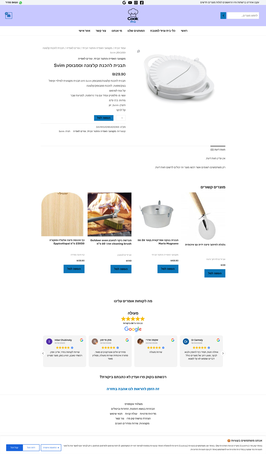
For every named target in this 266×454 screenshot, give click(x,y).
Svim (61, 131)
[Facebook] (142, 3)
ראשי (184, 30)
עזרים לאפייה (73, 48)
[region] (133, 445)
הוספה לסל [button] (215, 273)
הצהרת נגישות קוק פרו (139, 418)
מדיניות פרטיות (148, 413)
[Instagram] (136, 3)
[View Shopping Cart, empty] (8, 15)
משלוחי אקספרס (134, 404)
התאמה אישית (50, 447)
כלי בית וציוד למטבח (162, 30)
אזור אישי (84, 30)
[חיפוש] (223, 15)
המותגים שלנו (136, 30)
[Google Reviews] (124, 3)
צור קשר (101, 30)
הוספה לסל (103, 117)
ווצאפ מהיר (11, 2)
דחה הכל (31, 447)
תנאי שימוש (116, 413)
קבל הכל (14, 447)
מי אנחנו (117, 30)
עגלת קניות (131, 413)
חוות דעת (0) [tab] (217, 149)
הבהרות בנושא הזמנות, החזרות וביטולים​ (133, 408)
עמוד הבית (120, 48)
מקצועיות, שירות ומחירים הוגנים (132, 423)
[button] (138, 51)
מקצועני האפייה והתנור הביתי (97, 48)
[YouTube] (130, 3)
